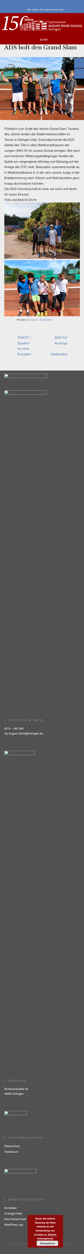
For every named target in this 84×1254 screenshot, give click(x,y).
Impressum (11, 1151)
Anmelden (10, 1208)
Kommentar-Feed (15, 1219)
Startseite (46, 319)
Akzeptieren (47, 1243)
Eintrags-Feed (13, 1213)
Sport (34, 319)
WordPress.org (13, 1224)
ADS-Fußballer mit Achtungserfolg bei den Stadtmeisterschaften (66, 345)
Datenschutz (12, 1146)
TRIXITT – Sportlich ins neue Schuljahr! (24, 345)
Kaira (42, 1248)
